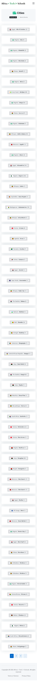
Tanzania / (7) (19, 249)
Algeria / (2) (19, 625)
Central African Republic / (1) (20, 353)
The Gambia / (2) (20, 301)
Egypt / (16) (20, 165)
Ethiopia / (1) (20, 186)
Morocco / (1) (19, 144)
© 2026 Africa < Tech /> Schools (19, 670)
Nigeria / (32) (19, 102)
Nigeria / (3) (20, 40)
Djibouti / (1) (19, 312)
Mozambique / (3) (19, 406)
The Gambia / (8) (20, 374)
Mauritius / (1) (19, 395)
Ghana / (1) (19, 71)
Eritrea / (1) (19, 259)
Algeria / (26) (19, 176)
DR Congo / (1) (20, 510)
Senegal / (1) (19, 332)
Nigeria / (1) (19, 123)
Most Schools (24, 17)
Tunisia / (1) (20, 437)
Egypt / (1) (19, 270)
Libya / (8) (19, 458)
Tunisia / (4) (19, 228)
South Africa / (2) (19, 636)
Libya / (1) (20, 385)
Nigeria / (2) (19, 50)
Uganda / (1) (19, 238)
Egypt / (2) (19, 29)
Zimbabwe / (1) (19, 563)
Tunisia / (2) (20, 427)
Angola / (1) (19, 447)
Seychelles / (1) (19, 196)
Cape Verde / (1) (19, 280)
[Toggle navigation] (33, 3)
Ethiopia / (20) (19, 134)
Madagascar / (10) (19, 207)
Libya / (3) (19, 364)
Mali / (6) (19, 322)
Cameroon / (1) (20, 343)
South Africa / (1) (20, 416)
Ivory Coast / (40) (19, 92)
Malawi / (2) (19, 615)
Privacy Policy (26, 676)
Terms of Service (13, 676)
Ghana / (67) (19, 113)
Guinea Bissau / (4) (20, 594)
